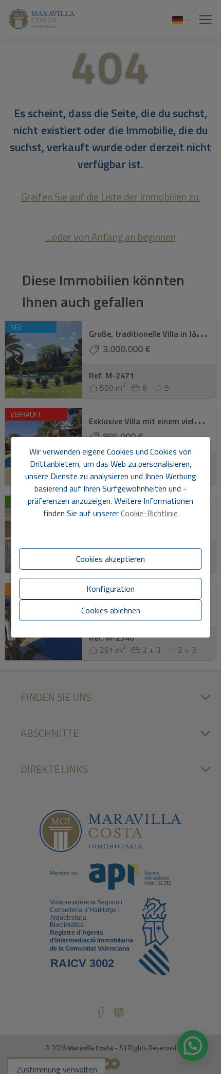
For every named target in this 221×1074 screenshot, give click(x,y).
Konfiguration (110, 588)
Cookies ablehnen (110, 610)
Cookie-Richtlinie (149, 513)
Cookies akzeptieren (110, 559)
